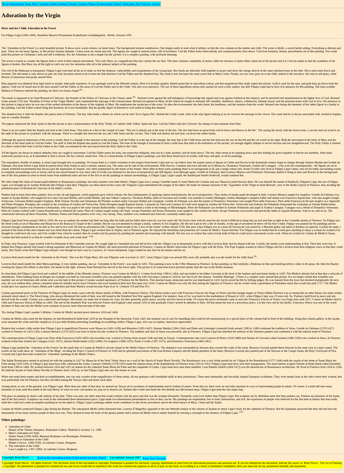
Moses (92, 3)
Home (5, 3)
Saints (53, 3)
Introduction (17, 3)
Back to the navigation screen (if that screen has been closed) (71, 457)
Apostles (44, 3)
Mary (35, 3)
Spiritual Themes (67, 3)
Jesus (28, 3)
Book (146, 458)
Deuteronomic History (109, 3)
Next (152, 458)
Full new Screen (150, 3)
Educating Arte (131, 3)
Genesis (82, 3)
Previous (161, 458)
